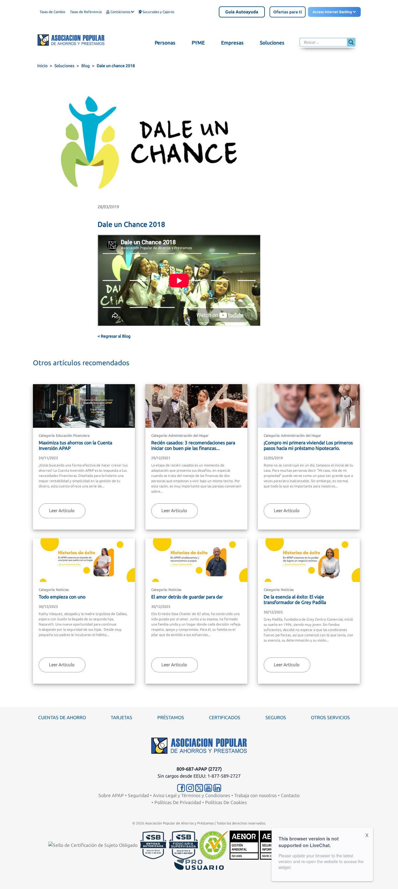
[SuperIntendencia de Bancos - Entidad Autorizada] (153, 844)
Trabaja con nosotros (255, 795)
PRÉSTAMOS (170, 717)
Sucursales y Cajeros (158, 12)
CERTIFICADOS (224, 717)
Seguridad (138, 795)
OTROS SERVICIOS (330, 717)
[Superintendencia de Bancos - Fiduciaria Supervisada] (183, 844)
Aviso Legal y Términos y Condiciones (191, 795)
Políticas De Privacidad (177, 802)
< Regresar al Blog (114, 336)
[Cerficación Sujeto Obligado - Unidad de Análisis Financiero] (93, 844)
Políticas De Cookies (226, 802)
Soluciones (64, 65)
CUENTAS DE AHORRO (62, 717)
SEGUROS (275, 717)
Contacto (290, 795)
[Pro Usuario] (199, 864)
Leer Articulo (62, 510)
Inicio (42, 65)
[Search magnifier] (351, 42)
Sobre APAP (111, 795)
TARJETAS (121, 717)
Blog (85, 65)
